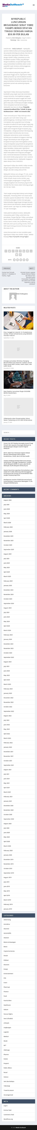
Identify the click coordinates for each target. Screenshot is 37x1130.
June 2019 (7, 886)
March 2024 (7, 630)
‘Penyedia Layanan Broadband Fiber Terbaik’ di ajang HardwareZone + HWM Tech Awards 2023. (17, 109)
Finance (6, 991)
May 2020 (7, 837)
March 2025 (7, 576)
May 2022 (7, 729)
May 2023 (7, 675)
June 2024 (7, 617)
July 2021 (6, 774)
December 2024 (8, 590)
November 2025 (8, 540)
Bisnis (5, 946)
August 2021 (7, 769)
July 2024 (6, 612)
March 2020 (7, 846)
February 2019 (8, 904)
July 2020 (6, 828)
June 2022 (7, 725)
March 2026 (7, 522)
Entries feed (7, 1110)
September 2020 (9, 819)
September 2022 (9, 711)
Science (6, 1077)
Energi (6, 969)
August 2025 (7, 554)
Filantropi (7, 987)
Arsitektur (7, 924)
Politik (6, 1059)
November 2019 (8, 864)
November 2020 (8, 810)
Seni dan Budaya (9, 1081)
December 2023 (8, 644)
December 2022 (8, 698)
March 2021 (7, 792)
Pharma (6, 1054)
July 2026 (6, 504)
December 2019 (8, 859)
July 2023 (6, 666)
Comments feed (9, 1114)
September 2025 (9, 549)
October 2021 (8, 761)
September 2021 (9, 765)
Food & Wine (7, 1000)
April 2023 (7, 680)
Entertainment (8, 973)
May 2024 (7, 621)
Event (5, 982)
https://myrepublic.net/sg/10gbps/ (19, 236)
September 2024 (9, 603)
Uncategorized (8, 1095)
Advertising (7, 920)
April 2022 (7, 734)
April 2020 (7, 841)
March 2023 (7, 684)
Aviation (6, 938)
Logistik (6, 1032)
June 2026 (7, 509)
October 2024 (8, 599)
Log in (5, 1106)
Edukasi (6, 960)
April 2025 (7, 572)
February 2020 (8, 850)
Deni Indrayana (16, 38)
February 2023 (8, 689)
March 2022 (7, 738)
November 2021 (8, 756)
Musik (5, 1041)
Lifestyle (6, 1023)
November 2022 (8, 702)
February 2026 (8, 527)
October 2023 (8, 653)
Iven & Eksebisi (8, 1018)
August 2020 (7, 823)
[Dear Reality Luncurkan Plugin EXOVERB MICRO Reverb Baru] (18, 380)
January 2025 (8, 585)
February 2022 (8, 743)
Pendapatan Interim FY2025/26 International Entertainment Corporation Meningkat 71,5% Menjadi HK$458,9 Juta (18, 481)
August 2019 (7, 877)
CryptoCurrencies (9, 951)
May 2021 (7, 783)
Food (5, 996)
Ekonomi (6, 964)
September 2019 (9, 873)
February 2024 (8, 635)
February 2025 (8, 581)
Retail (5, 1072)
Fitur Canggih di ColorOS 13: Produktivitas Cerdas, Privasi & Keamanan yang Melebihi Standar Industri (18, 333)
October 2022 (8, 707)
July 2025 (6, 558)
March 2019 (7, 900)
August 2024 (7, 608)
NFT (5, 1045)
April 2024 (7, 626)
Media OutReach (17, 48)
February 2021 (8, 796)
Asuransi (6, 929)
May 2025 (7, 567)
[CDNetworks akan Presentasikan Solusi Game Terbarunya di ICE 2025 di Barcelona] (18, 407)
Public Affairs (8, 1068)
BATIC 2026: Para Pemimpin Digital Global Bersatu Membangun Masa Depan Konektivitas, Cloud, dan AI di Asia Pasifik (17, 454)
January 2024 (8, 639)
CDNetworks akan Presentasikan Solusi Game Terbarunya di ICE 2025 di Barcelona (18, 419)
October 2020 (8, 814)
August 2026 (7, 500)
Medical (6, 1036)
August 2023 (7, 662)
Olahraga (7, 1050)
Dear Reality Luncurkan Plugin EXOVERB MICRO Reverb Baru (17, 392)
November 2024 (8, 594)
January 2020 (8, 855)
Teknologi (13, 40)
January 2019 (8, 909)
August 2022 (7, 716)
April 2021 (7, 787)
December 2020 (8, 805)
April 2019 (7, 895)
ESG (5, 978)
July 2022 (6, 720)
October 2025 (8, 545)
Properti (6, 1063)
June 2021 (7, 779)
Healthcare (7, 1005)
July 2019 (6, 882)
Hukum (6, 1009)
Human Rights (8, 1014)
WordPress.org (8, 1119)
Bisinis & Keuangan (10, 942)
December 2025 (8, 536)
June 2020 (7, 832)
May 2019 (7, 891)
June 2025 (7, 563)
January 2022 (8, 747)
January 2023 (8, 693)
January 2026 (8, 531)
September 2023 (9, 657)
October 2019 (8, 868)
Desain (6, 955)
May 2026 (7, 513)
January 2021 (8, 801)
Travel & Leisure (9, 1090)
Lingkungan (7, 1027)
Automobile (7, 933)
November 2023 (8, 648)
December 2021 (8, 751)
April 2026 (7, 518)
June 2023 (7, 671)
